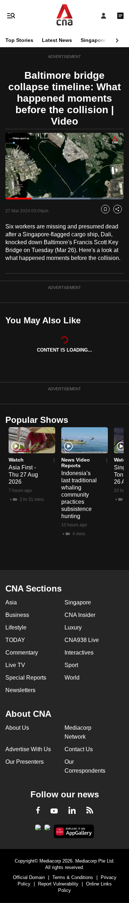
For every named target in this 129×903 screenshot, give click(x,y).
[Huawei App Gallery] (74, 831)
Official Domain (29, 877)
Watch (16, 460)
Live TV (15, 665)
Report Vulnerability (58, 884)
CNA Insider (79, 615)
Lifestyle (16, 627)
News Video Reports (75, 462)
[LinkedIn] (72, 811)
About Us (17, 728)
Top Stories (19, 40)
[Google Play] (38, 830)
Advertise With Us (28, 749)
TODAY (15, 640)
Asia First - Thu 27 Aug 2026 (23, 474)
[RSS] (89, 811)
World (72, 678)
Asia (11, 602)
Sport (71, 665)
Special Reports (25, 678)
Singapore (93, 40)
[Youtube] (54, 811)
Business (17, 615)
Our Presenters (24, 762)
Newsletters (20, 690)
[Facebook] (38, 811)
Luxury (73, 627)
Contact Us (78, 749)
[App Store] (47, 830)
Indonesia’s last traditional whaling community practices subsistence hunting (79, 494)
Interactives (79, 653)
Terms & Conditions (72, 877)
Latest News (57, 40)
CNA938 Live (81, 640)
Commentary (21, 653)
